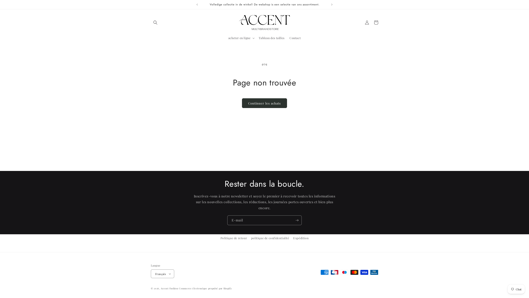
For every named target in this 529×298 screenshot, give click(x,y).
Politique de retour (233, 238)
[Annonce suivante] (331, 4)
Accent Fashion (169, 288)
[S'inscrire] (296, 220)
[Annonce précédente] (197, 4)
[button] (155, 22)
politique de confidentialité (270, 238)
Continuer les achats (264, 103)
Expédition (301, 238)
